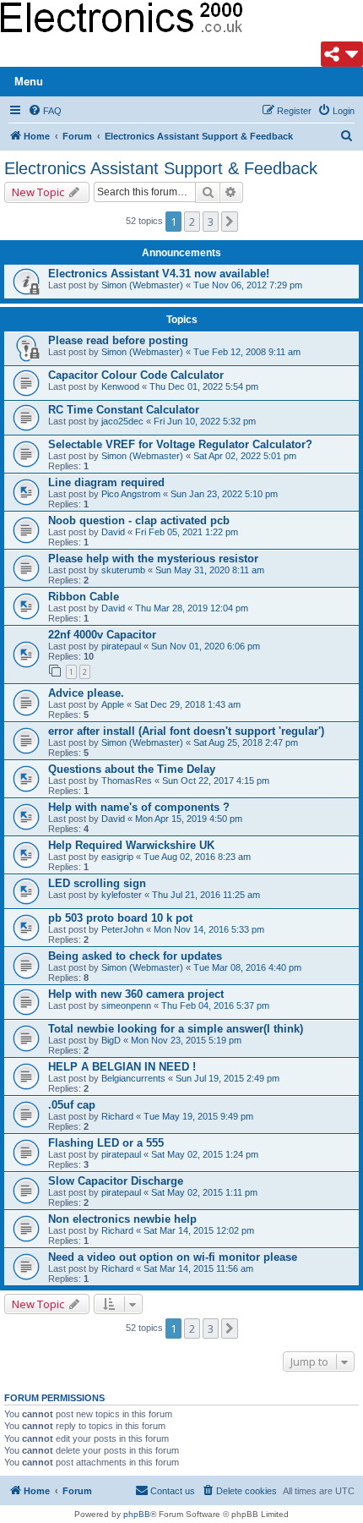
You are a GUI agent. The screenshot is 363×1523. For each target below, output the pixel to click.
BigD (111, 1040)
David (113, 532)
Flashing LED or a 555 (106, 1143)
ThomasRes (126, 780)
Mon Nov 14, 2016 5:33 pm (209, 929)
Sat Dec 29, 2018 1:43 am (187, 704)
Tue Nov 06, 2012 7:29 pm (247, 285)
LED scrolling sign (97, 883)
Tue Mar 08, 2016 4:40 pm (247, 967)
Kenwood (120, 386)
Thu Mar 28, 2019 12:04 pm (191, 608)
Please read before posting (118, 340)
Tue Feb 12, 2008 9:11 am (247, 352)
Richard (117, 1116)
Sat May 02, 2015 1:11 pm (204, 1192)
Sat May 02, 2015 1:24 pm (204, 1154)
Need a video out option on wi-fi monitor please (172, 1257)
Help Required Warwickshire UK (131, 845)
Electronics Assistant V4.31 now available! (158, 273)
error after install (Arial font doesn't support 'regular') (186, 731)
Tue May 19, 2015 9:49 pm (198, 1116)
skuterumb (123, 570)
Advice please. (86, 693)
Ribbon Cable (83, 596)
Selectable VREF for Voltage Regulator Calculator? (180, 444)
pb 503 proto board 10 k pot (120, 918)
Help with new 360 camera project (136, 994)
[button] (229, 221)
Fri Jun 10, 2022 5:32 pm (205, 421)
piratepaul (121, 646)
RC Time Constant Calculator (123, 409)
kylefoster (121, 895)
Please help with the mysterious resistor (153, 558)
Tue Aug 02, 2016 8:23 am (197, 857)
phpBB (136, 1514)
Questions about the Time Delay (131, 769)
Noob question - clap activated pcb (139, 520)
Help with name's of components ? (139, 807)
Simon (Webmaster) (142, 285)
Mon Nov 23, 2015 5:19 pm (186, 1040)
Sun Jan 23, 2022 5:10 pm (224, 494)
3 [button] (211, 221)
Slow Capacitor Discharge (115, 1181)
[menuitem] (45, 111)
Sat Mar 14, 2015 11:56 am (198, 1268)
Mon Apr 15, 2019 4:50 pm (188, 819)
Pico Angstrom (130, 494)
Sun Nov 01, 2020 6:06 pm (205, 646)
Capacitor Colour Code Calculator (136, 375)
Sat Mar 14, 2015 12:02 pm (199, 1230)
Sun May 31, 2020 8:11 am (209, 570)
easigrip (117, 857)
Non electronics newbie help (122, 1219)
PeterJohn (122, 929)
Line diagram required (106, 482)
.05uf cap (71, 1104)
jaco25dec (122, 421)
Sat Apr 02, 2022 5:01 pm (244, 456)
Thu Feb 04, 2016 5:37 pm (215, 1005)
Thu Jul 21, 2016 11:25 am (206, 895)
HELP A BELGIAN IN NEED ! (122, 1066)
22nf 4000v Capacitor (102, 634)
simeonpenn (126, 1005)
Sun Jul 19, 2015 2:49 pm (227, 1078)
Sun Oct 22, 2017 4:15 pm (215, 780)
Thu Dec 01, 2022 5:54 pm (203, 386)
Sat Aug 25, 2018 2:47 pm (245, 742)
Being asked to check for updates (135, 956)
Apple (112, 704)
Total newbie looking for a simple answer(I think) (175, 1028)
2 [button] (192, 221)
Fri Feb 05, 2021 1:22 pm (186, 532)
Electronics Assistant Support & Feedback (160, 168)
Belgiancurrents (133, 1078)
